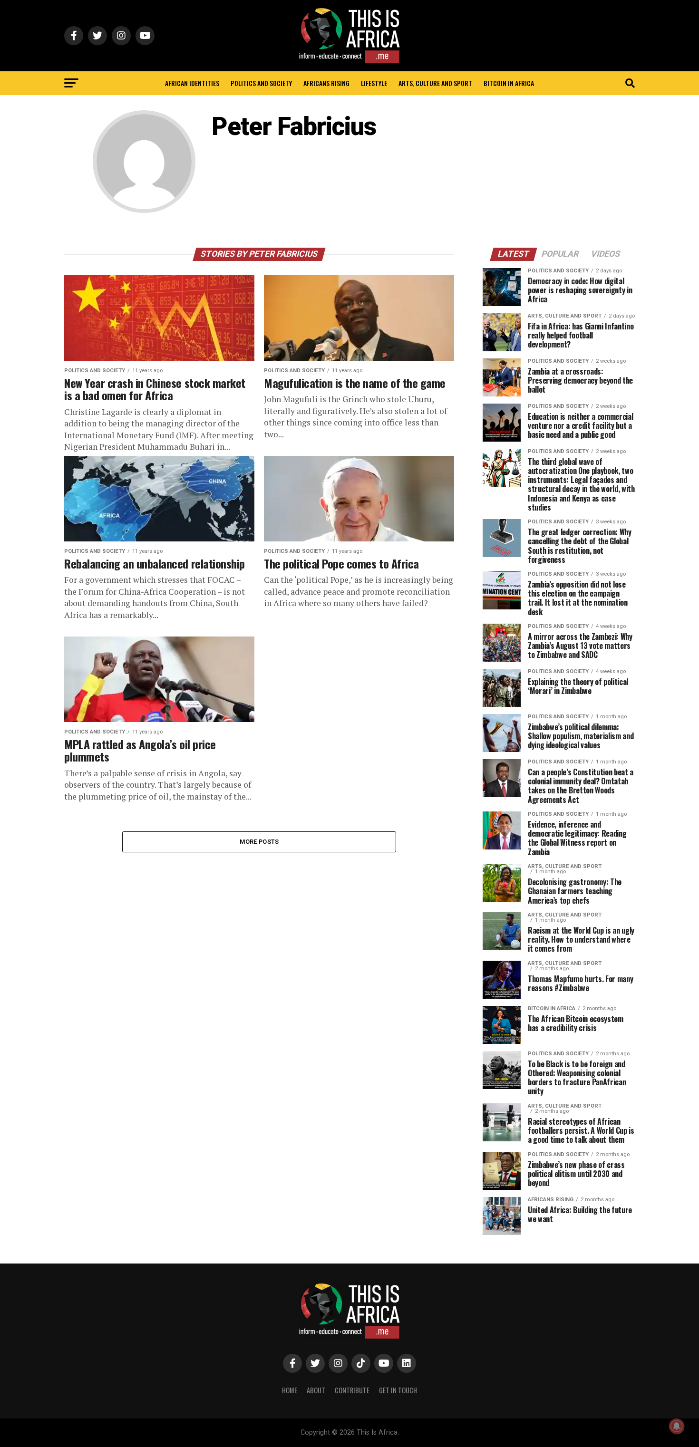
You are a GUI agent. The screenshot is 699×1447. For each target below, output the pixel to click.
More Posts (259, 841)
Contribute (352, 1390)
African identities (192, 83)
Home (289, 1390)
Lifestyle (374, 83)
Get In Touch (398, 1390)
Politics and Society (261, 83)
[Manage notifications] (676, 1426)
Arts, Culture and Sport (435, 83)
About (316, 1390)
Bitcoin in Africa (509, 83)
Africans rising (326, 83)
